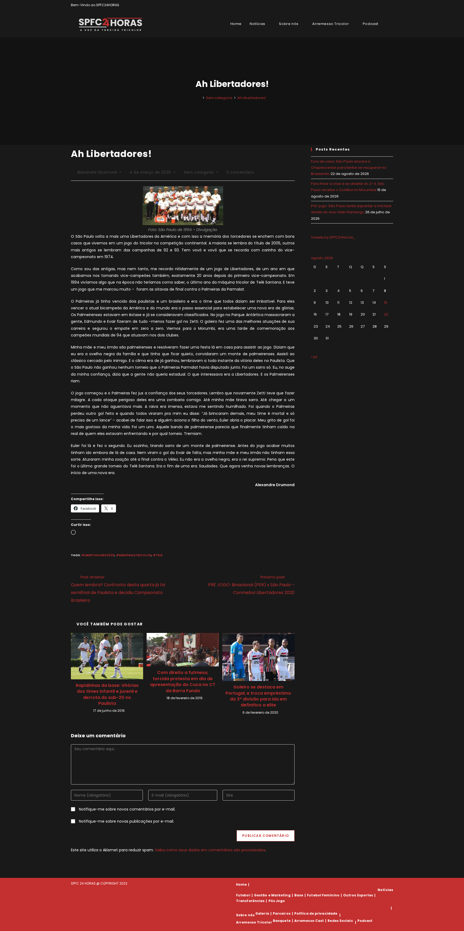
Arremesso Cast (309, 920)
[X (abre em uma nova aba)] (373, 5)
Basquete (282, 920)
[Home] (199, 97)
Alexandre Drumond (97, 172)
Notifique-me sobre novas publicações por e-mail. (126, 821)
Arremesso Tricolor (254, 922)
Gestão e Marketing (272, 895)
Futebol (243, 895)
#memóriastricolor (133, 555)
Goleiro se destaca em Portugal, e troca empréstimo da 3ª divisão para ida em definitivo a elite (258, 696)
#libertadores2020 (97, 555)
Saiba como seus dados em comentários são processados (210, 850)
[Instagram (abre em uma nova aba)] (385, 5)
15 (385, 302)
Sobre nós (245, 915)
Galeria (262, 913)
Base (298, 895)
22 (386, 314)
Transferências (250, 901)
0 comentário (240, 172)
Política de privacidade (315, 913)
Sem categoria (199, 172)
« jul (314, 356)
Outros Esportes (358, 895)
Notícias (385, 890)
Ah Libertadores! (251, 97)
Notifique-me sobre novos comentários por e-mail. (127, 809)
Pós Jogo (277, 901)
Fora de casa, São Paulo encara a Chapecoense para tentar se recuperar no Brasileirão (348, 168)
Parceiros (282, 913)
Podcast (365, 920)
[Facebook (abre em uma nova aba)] (379, 5)
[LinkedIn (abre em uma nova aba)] (391, 5)
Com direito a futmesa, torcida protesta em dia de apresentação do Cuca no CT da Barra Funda (182, 682)
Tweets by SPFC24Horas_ (333, 237)
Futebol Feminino (323, 895)
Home (241, 884)
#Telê (157, 555)
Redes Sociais (340, 920)
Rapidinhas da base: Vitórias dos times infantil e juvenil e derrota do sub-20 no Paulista (107, 694)
